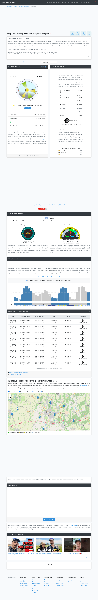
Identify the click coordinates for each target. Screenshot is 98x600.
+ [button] (10, 395)
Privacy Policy (83, 585)
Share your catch (49, 519)
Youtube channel (73, 525)
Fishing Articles (24, 587)
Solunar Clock (59, 583)
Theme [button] (89, 2)
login (13, 567)
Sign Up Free (27, 107)
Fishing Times (51, 2)
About (81, 581)
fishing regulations (84, 385)
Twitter (47, 585)
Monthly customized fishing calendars (18, 372)
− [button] (10, 397)
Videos (65, 2)
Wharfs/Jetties (36, 391)
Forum (71, 2)
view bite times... (46, 46)
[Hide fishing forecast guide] (89, 39)
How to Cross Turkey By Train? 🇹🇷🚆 (73, 553)
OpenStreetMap (82, 430)
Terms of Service (84, 583)
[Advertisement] (49, 19)
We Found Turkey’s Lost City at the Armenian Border (49, 553)
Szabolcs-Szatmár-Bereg (24, 6)
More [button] (77, 2)
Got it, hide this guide (84, 56)
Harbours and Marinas (25, 391)
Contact (82, 580)
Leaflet (76, 430)
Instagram (47, 581)
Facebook (47, 580)
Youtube (47, 583)
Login (83, 2)
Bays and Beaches (13, 391)
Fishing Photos (23, 585)
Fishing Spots (9, 6)
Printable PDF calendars (15, 374)
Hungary (15, 6)
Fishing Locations (24, 580)
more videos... (86, 557)
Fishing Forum (23, 583)
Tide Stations (23, 581)
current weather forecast (38, 139)
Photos (59, 2)
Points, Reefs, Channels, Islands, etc (51, 391)
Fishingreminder (10, 2)
